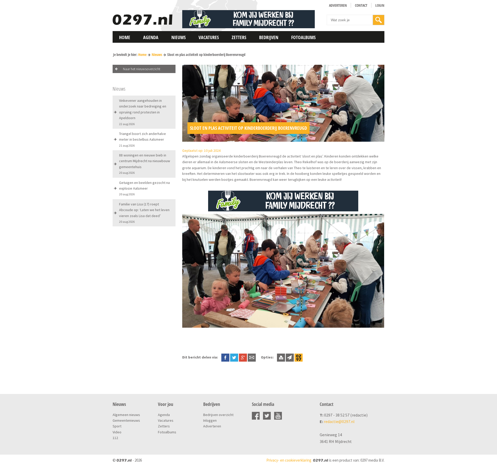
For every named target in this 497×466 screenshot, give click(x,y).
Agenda (150, 37)
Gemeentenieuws (126, 420)
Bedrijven (268, 37)
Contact (361, 5)
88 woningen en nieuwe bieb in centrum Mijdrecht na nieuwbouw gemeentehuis (144, 164)
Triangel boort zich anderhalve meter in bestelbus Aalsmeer (142, 139)
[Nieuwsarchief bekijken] (299, 357)
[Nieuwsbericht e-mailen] (252, 357)
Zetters (239, 37)
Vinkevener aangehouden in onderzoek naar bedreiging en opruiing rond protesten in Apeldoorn (142, 112)
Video (117, 432)
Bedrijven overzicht (218, 414)
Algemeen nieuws (126, 414)
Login (379, 5)
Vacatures (209, 37)
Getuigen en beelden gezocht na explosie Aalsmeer (144, 188)
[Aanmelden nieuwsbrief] (290, 357)
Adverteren (338, 5)
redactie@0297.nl (339, 421)
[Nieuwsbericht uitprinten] (281, 357)
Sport (117, 426)
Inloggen (210, 420)
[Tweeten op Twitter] (234, 357)
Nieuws (178, 37)
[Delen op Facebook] (225, 357)
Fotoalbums (303, 37)
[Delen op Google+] (243, 357)
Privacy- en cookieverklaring (288, 460)
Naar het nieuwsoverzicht (141, 69)
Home (124, 37)
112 (115, 437)
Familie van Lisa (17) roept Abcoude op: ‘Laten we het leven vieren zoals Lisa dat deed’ (144, 213)
